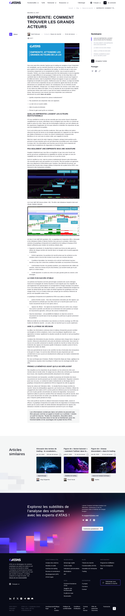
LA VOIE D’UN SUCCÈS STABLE (102, 47)
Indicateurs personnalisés (71, 568)
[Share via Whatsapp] (96, 71)
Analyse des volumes (52, 563)
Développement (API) (52, 574)
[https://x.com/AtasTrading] (17, 598)
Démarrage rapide (69, 563)
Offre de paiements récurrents (94, 608)
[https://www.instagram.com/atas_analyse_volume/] (94, 520)
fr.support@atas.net (90, 516)
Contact (84, 589)
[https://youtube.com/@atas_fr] (87, 520)
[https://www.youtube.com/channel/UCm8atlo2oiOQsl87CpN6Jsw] (28, 598)
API (65, 574)
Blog (84, 559)
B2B (101, 568)
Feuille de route (68, 593)
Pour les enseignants (106, 565)
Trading (84, 571)
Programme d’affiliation (107, 563)
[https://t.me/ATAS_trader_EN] (25, 598)
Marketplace (67, 571)
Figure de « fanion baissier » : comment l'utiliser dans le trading (75, 451)
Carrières (85, 586)
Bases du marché (56, 34)
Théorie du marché (88, 563)
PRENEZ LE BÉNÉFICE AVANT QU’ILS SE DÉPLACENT (102, 54)
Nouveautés (67, 596)
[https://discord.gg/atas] (32, 598)
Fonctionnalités (52, 559)
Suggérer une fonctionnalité (68, 589)
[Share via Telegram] (92, 71)
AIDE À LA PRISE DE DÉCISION (102, 51)
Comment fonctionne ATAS (70, 584)
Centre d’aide (68, 565)
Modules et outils (51, 565)
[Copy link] (99, 71)
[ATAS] (15, 3)
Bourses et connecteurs (53, 571)
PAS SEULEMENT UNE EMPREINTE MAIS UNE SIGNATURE (103, 43)
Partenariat (106, 606)
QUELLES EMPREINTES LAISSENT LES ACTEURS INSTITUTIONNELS (103, 39)
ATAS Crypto (49, 577)
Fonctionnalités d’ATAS (89, 565)
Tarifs (43, 2)
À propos (84, 583)
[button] (114, 608)
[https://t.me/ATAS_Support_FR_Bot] (83, 520)
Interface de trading (51, 568)
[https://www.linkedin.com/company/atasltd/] (10, 598)
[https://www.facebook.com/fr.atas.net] (90, 520)
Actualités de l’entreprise (89, 568)
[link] (81, 3)
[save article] (99, 61)
